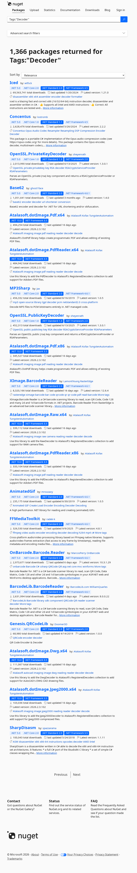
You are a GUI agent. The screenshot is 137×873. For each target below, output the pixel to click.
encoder (56, 96)
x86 (31, 96)
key (47, 167)
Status (54, 801)
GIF (27, 505)
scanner (90, 600)
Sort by (15, 75)
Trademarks (14, 858)
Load (40, 505)
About (35, 854)
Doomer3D (60, 624)
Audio (35, 130)
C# (37, 566)
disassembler (20, 96)
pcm (59, 302)
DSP (77, 130)
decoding (72, 532)
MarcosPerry (79, 553)
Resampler (54, 130)
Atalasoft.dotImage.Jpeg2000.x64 (43, 689)
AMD (86, 741)
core (74, 566)
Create (33, 505)
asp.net (66, 566)
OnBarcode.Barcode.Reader (37, 552)
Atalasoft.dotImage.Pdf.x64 (37, 215)
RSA (52, 167)
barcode (39, 394)
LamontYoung (71, 381)
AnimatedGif (22, 491)
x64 (36, 96)
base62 (17, 201)
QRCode (53, 566)
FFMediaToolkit (25, 518)
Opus (29, 130)
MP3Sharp (20, 288)
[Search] (123, 19)
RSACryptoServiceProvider (80, 167)
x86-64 (44, 741)
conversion (64, 201)
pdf (44, 233)
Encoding (59, 505)
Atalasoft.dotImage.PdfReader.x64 (44, 250)
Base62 (17, 187)
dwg (54, 672)
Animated (18, 505)
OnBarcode (93, 553)
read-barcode (89, 394)
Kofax (85, 215)
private (28, 167)
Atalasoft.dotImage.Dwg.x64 (38, 651)
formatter (76, 96)
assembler (45, 96)
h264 (82, 532)
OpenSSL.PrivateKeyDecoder (38, 154)
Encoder (100, 130)
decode (78, 233)
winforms (88, 566)
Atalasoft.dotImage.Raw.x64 (38, 414)
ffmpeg (17, 532)
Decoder (14, 134)
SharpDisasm (23, 727)
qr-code (72, 394)
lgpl (44, 302)
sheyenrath (79, 154)
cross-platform (89, 302)
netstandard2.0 (71, 302)
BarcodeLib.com (80, 586)
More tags (103, 394)
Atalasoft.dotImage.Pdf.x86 (37, 346)
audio (32, 532)
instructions (55, 741)
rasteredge (19, 394)
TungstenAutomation (101, 215)
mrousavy (47, 491)
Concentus (20, 116)
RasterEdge (86, 381)
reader (59, 233)
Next (76, 774)
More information (53, 108)
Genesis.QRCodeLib (29, 623)
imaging (28, 233)
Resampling (67, 130)
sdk (47, 600)
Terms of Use (49, 854)
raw (44, 436)
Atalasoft (76, 215)
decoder (66, 96)
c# (93, 532)
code (52, 394)
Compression (87, 130)
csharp (44, 566)
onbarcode (19, 566)
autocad (28, 672)
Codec (43, 130)
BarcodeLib (19, 600)
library (37, 302)
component (56, 600)
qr (65, 394)
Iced (14, 82)
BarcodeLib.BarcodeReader (37, 586)
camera (51, 436)
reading (50, 233)
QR (60, 566)
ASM (15, 741)
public (27, 329)
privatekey (39, 167)
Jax (38, 288)
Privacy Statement (106, 854)
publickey (37, 329)
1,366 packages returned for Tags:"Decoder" (56, 55)
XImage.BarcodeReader (33, 380)
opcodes (68, 741)
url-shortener (49, 201)
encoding (51, 532)
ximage (30, 394)
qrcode (60, 394)
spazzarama (49, 728)
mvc (79, 566)
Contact (13, 801)
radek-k (50, 519)
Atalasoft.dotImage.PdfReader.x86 (44, 453)
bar (47, 394)
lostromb (42, 117)
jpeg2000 (47, 711)
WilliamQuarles (98, 586)
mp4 (88, 532)
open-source (26, 302)
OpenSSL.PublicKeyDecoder (37, 315)
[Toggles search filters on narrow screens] (123, 33)
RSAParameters (18, 171)
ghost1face (36, 188)
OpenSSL (18, 167)
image (37, 233)
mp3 (15, 302)
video (25, 532)
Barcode (30, 566)
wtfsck (28, 83)
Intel (92, 741)
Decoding (81, 505)
